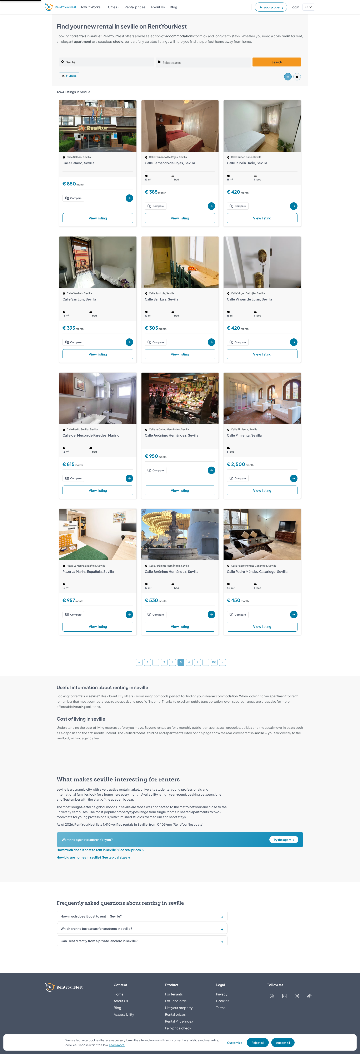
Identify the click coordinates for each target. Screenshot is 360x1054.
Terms (220, 1007)
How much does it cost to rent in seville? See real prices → (100, 850)
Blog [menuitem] (173, 7)
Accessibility (124, 1014)
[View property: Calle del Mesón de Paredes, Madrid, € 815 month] (97, 398)
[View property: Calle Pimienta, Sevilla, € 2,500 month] (262, 398)
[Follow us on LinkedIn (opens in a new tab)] (284, 996)
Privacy (222, 994)
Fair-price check (178, 1028)
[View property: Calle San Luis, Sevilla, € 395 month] (97, 262)
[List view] (288, 76)
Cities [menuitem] (112, 7)
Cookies (222, 1001)
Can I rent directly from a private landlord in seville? (99, 941)
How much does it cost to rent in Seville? (91, 916)
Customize (234, 1042)
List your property (271, 7)
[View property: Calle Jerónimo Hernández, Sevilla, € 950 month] (180, 398)
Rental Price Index (179, 1021)
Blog (117, 1007)
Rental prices (175, 1014)
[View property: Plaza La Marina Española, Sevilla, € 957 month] (97, 534)
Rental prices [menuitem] (135, 7)
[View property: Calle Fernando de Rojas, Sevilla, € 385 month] (180, 126)
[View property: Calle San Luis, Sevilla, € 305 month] (180, 262)
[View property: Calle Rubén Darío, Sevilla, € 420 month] (262, 126)
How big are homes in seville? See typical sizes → (93, 857)
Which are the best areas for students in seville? (96, 928)
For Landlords (175, 1001)
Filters (71, 75)
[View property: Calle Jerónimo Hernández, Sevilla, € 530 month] (180, 534)
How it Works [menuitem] (90, 7)
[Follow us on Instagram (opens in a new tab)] (296, 996)
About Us (121, 1001)
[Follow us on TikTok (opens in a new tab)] (309, 996)
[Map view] (297, 76)
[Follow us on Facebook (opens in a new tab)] (271, 996)
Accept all (283, 1042)
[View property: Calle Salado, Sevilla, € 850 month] (97, 126)
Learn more (117, 1045)
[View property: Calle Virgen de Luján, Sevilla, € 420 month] (262, 262)
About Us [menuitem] (157, 7)
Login (294, 7)
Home (119, 994)
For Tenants (174, 994)
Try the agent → (284, 839)
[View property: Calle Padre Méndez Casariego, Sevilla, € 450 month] (262, 534)
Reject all (257, 1042)
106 (214, 662)
